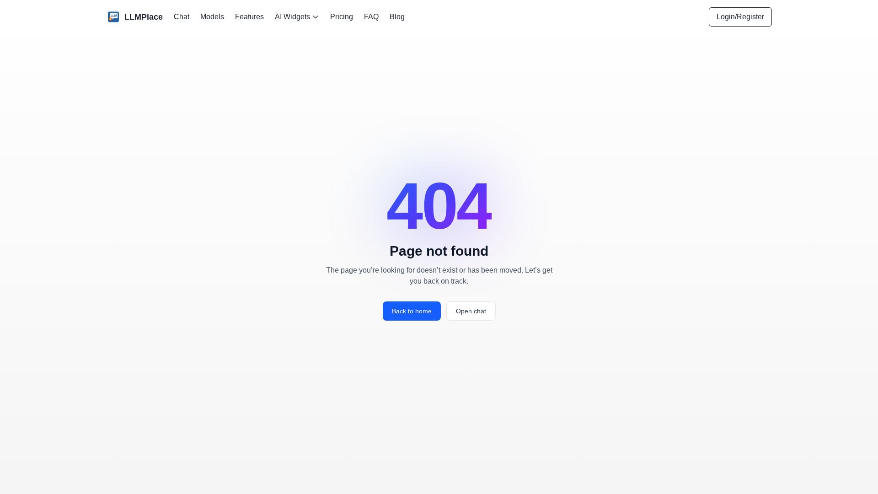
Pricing (341, 17)
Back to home (412, 311)
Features (249, 17)
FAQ (371, 17)
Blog (397, 17)
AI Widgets (292, 17)
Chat (181, 17)
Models (212, 17)
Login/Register (740, 17)
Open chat (471, 311)
